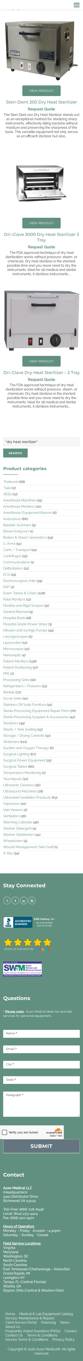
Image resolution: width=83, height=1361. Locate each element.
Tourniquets (12, 779)
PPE (6, 674)
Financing (48, 1322)
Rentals (9, 692)
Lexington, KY (14, 1278)
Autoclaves (12, 519)
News (64, 1322)
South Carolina (15, 1265)
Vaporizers (11, 804)
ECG (6, 575)
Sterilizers (10, 723)
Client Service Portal (21, 1322)
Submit (41, 1146)
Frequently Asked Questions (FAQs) (32, 1331)
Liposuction (12, 643)
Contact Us (14, 1335)
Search (15, 453)
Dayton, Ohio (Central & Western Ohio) (33, 1290)
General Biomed (16, 612)
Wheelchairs (13, 841)
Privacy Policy (64, 1340)
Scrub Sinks (12, 698)
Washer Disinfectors (18, 835)
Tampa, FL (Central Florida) (24, 1282)
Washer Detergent (17, 828)
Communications (16, 562)
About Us (12, 1327)
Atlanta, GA (12, 1286)
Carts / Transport (17, 550)
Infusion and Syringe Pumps (25, 630)
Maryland (10, 1252)
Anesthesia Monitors (19, 506)
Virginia (9, 1248)
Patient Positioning (17, 667)
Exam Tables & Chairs (20, 593)
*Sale (7, 488)
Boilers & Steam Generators (25, 537)
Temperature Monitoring (22, 773)
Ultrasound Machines (20, 791)
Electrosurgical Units (19, 581)
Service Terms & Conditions (26, 1340)
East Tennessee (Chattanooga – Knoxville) (36, 1269)
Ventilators (11, 816)
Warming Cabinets (17, 822)
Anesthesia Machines (19, 500)
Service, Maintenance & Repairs (29, 1318)
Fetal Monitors (14, 599)
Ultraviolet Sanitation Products (27, 797)
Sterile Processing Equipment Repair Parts (36, 711)
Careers (70, 1331)
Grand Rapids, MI (16, 1273)
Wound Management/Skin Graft (28, 847)
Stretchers (11, 742)
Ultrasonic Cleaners (18, 785)
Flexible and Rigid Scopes (23, 606)
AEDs (7, 494)
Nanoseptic (12, 655)
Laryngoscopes (15, 636)
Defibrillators (13, 568)
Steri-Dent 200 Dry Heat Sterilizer (41, 102)
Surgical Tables (15, 767)
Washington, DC (16, 1256)
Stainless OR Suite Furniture (24, 705)
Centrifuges (12, 556)
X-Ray (8, 853)
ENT (6, 587)
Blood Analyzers (16, 531)
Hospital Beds (14, 618)
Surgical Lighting (16, 754)
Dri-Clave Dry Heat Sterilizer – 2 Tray (41, 372)
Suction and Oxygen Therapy (26, 748)
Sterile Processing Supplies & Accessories (36, 717)
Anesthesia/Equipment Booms (27, 513)
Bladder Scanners (17, 525)
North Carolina (15, 1261)
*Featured (10, 482)
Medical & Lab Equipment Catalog (46, 1314)
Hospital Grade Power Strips (25, 624)
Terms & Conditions (42, 1335)
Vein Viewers (13, 810)
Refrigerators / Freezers (22, 686)
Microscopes (13, 649)
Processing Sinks (16, 680)
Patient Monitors (16, 661)
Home (10, 1314)
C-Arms (9, 544)
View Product (41, 91)
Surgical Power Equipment (24, 760)
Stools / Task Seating (20, 729)
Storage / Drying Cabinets (23, 736)
